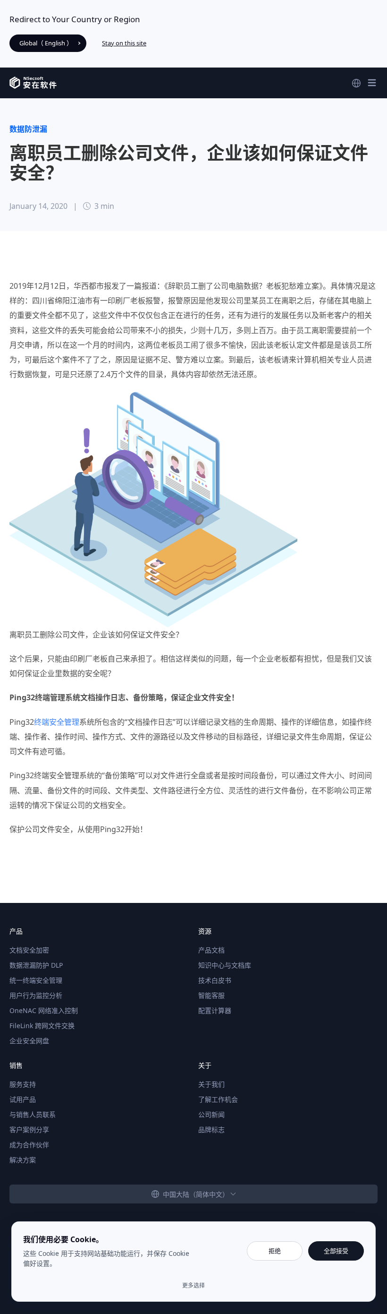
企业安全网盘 (29, 1040)
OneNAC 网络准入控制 (43, 1010)
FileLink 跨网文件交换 (42, 1025)
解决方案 (22, 1159)
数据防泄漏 (28, 129)
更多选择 (193, 1285)
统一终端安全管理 (35, 980)
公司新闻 (211, 1114)
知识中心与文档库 (224, 965)
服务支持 (22, 1084)
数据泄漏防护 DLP (36, 965)
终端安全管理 (56, 722)
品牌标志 (211, 1129)
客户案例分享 (29, 1129)
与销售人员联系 (32, 1114)
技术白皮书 (214, 980)
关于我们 (211, 1084)
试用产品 (22, 1099)
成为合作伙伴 (29, 1144)
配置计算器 (214, 1010)
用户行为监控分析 (35, 995)
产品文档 (211, 949)
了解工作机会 (218, 1099)
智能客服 (211, 995)
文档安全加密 (29, 949)
